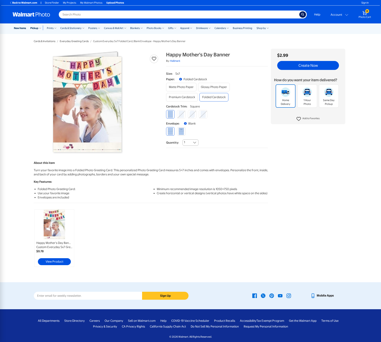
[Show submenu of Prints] (55, 27)
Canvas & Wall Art (113, 28)
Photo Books (154, 28)
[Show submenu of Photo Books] (163, 27)
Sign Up (165, 296)
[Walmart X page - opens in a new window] (263, 295)
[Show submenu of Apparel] (191, 27)
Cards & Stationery (71, 28)
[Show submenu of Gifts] (175, 27)
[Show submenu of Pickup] (41, 27)
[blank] (170, 131)
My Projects (69, 2)
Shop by (261, 28)
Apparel (184, 28)
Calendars (220, 28)
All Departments (49, 321)
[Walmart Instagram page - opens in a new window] (288, 295)
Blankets (135, 28)
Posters (92, 28)
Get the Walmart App (303, 321)
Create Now (308, 65)
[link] (54, 238)
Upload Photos (115, 2)
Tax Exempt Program (270, 321)
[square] (170, 114)
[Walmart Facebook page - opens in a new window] (254, 295)
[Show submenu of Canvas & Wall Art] (125, 27)
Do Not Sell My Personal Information (215, 326)
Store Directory (74, 321)
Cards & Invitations (44, 41)
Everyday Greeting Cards (74, 41)
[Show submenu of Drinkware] (209, 27)
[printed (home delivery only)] (181, 131)
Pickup (34, 28)
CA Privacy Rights (133, 326)
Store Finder (52, 2)
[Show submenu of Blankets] (141, 27)
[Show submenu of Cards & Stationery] (83, 27)
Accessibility (248, 321)
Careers (94, 321)
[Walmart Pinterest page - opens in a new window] (271, 295)
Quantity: (172, 142)
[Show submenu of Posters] (99, 27)
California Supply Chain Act (168, 326)
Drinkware (202, 28)
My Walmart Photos (91, 2)
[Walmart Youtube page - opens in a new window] (280, 295)
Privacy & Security (105, 326)
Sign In (365, 2)
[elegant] (192, 114)
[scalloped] (203, 114)
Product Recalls (224, 321)
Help (317, 14)
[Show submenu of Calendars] (228, 27)
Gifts (170, 28)
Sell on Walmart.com (142, 321)
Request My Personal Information (266, 326)
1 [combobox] (184, 142)
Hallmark (175, 60)
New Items (20, 28)
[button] (308, 119)
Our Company (114, 321)
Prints (50, 28)
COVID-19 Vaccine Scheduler (190, 321)
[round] (181, 114)
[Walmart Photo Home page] (31, 14)
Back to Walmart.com (24, 2)
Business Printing (242, 28)
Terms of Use (330, 321)
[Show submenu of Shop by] (268, 27)
